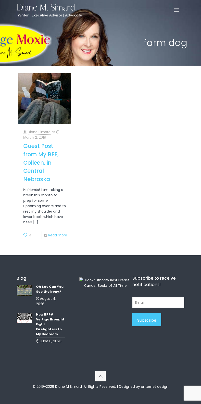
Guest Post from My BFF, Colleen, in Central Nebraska (41, 162)
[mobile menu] (176, 10)
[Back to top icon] (100, 376)
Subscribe (146, 320)
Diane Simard (39, 132)
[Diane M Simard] (50, 10)
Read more (57, 235)
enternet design (154, 386)
